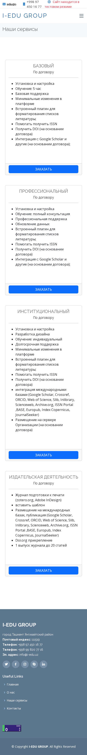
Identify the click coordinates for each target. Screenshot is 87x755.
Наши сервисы (17, 700)
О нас (11, 692)
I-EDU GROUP (25, 15)
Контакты (14, 708)
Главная (13, 684)
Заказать (43, 169)
